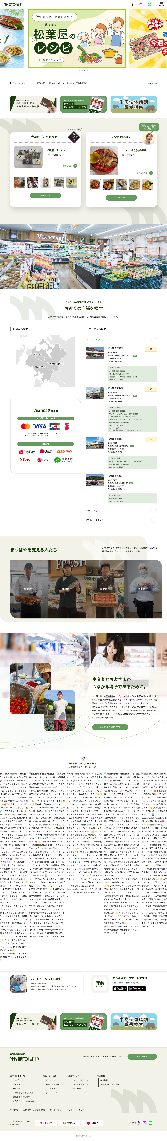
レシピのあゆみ (52, 1084)
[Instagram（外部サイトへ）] (140, 4)
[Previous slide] (34, 40)
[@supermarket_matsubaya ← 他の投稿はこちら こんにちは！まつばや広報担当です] (44, 857)
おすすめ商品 (51, 1089)
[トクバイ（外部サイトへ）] (92, 1123)
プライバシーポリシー (76, 1110)
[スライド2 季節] (115, 38)
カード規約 (76, 1089)
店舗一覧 (17, 1089)
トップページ (18, 1080)
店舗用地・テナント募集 (34, 1110)
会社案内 (17, 1084)
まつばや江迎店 (115, 348)
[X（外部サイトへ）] (132, 4)
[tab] (79, 70)
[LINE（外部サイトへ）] (149, 4)
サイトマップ (56, 1110)
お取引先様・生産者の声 (23, 1101)
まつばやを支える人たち (23, 1093)
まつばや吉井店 (115, 388)
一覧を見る (152, 83)
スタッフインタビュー (109, 1084)
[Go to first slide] (132, 40)
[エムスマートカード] (33, 104)
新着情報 (14, 1110)
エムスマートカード (79, 1080)
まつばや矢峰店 (115, 476)
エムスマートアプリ (79, 1084)
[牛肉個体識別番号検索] (134, 104)
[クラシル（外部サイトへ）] (69, 1123)
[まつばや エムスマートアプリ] (83, 104)
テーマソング (51, 1093)
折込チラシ (50, 1080)
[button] (19, 182)
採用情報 (104, 1080)
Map (135, 355)
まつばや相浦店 (115, 439)
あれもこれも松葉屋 (21, 1097)
